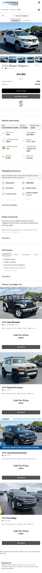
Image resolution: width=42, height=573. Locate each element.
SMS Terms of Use (30, 564)
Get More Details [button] (21, 96)
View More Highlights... (10, 205)
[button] (4, 9)
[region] (21, 83)
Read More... (6, 238)
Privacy (23, 564)
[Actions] (38, 65)
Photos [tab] (15, 20)
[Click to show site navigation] (39, 9)
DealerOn (14, 564)
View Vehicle (21, 347)
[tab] (6, 254)
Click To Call (21, 91)
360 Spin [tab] (26, 20)
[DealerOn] (6, 563)
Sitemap (19, 564)
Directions (12, 9)
